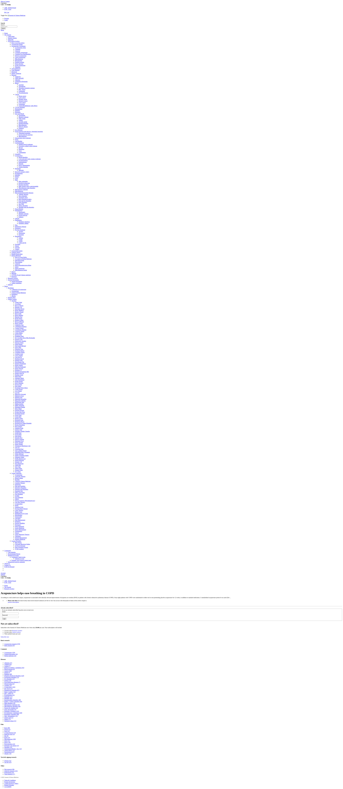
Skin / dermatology (11, 716)
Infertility (8, 698)
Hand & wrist (9, 734)
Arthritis (8, 664)
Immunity (8, 696)
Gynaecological (10, 732)
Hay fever (8, 688)
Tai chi (8, 762)
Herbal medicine (10, 656)
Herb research (9, 645)
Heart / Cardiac (10, 692)
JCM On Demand (9, 567)
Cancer (8, 671)
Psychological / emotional (13, 713)
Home (6, 33)
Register (6, 18)
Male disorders (9, 703)
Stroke (7, 719)
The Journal (7, 587)
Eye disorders (9, 679)
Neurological (9, 752)
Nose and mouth (10, 709)
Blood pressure (9, 669)
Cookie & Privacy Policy (11, 783)
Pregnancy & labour (11, 711)
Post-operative (9, 744)
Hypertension (9, 695)
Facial (7, 729)
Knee (7, 737)
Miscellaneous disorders (12, 706)
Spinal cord (8, 717)
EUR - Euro (7, 9)
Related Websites (9, 785)
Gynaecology (9, 687)
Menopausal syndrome (12, 705)
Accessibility (8, 786)
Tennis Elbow (9, 750)
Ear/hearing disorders (11, 677)
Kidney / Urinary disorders (13, 701)
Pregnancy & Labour (11, 745)
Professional (9, 772)
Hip (6, 736)
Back (7, 728)
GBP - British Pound (10, 8)
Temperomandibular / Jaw (13, 749)
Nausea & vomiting (11, 708)
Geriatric (8, 685)
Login (6, 20)
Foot (7, 731)
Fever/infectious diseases (12, 682)
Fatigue (7, 680)
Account (3, 573)
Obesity (7, 753)
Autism (7, 666)
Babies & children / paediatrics (14, 667)
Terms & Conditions (10, 780)
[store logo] (16, 15)
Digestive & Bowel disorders (14, 676)
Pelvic (7, 742)
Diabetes (8, 674)
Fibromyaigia (9, 684)
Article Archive (16, 632)
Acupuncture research (12, 644)
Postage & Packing (9, 782)
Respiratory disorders (11, 714)
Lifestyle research (11, 771)
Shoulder (8, 747)
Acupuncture (9, 652)
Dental (7, 672)
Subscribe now (5, 637)
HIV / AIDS (8, 693)
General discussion (11, 654)
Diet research (9, 769)
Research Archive (9, 589)
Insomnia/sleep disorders (12, 700)
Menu (2, 30)
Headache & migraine (11, 690)
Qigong (7, 761)
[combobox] (9, 26)
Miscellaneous (10, 739)
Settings (3, 574)
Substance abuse (10, 721)
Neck (7, 741)
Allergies (8, 663)
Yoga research (9, 774)
